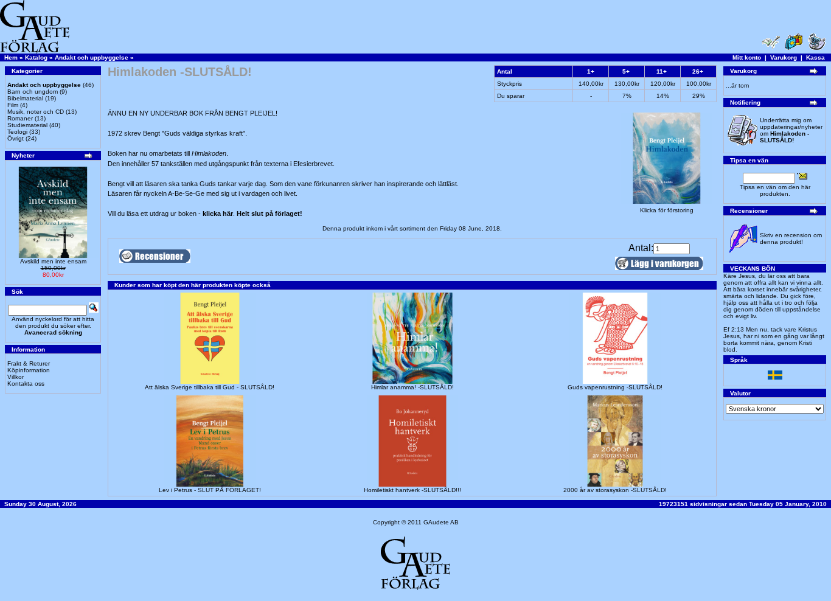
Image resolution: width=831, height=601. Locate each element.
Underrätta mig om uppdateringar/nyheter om (791, 130)
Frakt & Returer (28, 363)
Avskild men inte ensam (53, 261)
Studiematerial (27, 125)
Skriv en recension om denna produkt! (791, 238)
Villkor (15, 376)
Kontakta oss (25, 383)
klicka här (218, 213)
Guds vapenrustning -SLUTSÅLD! (615, 387)
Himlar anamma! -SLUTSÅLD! (412, 387)
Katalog (36, 57)
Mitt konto (746, 57)
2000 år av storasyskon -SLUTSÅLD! (615, 490)
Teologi (17, 131)
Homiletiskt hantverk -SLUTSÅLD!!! (412, 490)
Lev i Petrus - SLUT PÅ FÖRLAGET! (210, 490)
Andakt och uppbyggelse (91, 57)
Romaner (20, 118)
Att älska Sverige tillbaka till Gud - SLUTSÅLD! (209, 387)
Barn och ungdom (32, 91)
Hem (11, 57)
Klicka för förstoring (667, 210)
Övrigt (15, 138)
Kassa (815, 57)
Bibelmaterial (25, 98)
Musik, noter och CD (35, 111)
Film (12, 105)
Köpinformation (28, 370)
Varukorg (783, 57)
